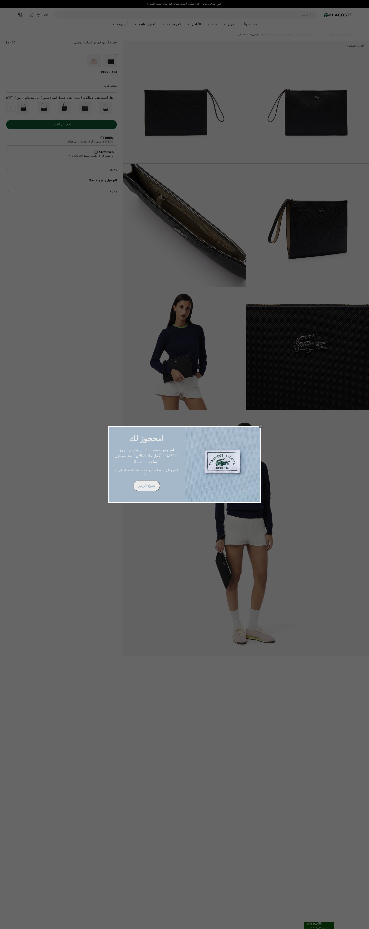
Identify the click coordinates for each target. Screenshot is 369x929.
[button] (261, 426)
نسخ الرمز (146, 486)
